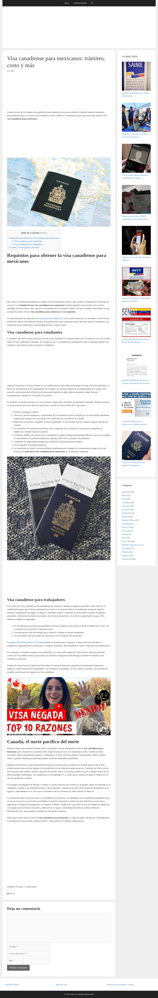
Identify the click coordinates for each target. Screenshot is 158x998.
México (12, 893)
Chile (124, 499)
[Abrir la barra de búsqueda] (92, 3)
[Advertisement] (79, 27)
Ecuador (125, 509)
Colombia (126, 502)
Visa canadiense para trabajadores (27, 244)
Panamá (125, 534)
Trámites (125, 552)
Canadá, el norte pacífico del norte (23, 247)
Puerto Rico (127, 541)
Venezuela (126, 559)
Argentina (126, 492)
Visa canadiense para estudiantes (26, 241)
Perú (124, 538)
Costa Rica (126, 506)
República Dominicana (131, 545)
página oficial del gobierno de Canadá (26, 642)
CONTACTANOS (80, 3)
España (125, 517)
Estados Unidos (128, 520)
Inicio (67, 3)
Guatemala (126, 524)
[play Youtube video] (59, 706)
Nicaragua (126, 531)
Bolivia (125, 495)
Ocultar (43, 233)
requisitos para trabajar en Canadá (54, 318)
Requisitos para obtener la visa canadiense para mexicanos (33, 238)
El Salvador (126, 513)
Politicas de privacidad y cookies (120, 985)
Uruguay (125, 555)
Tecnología (126, 548)
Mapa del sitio (61, 985)
